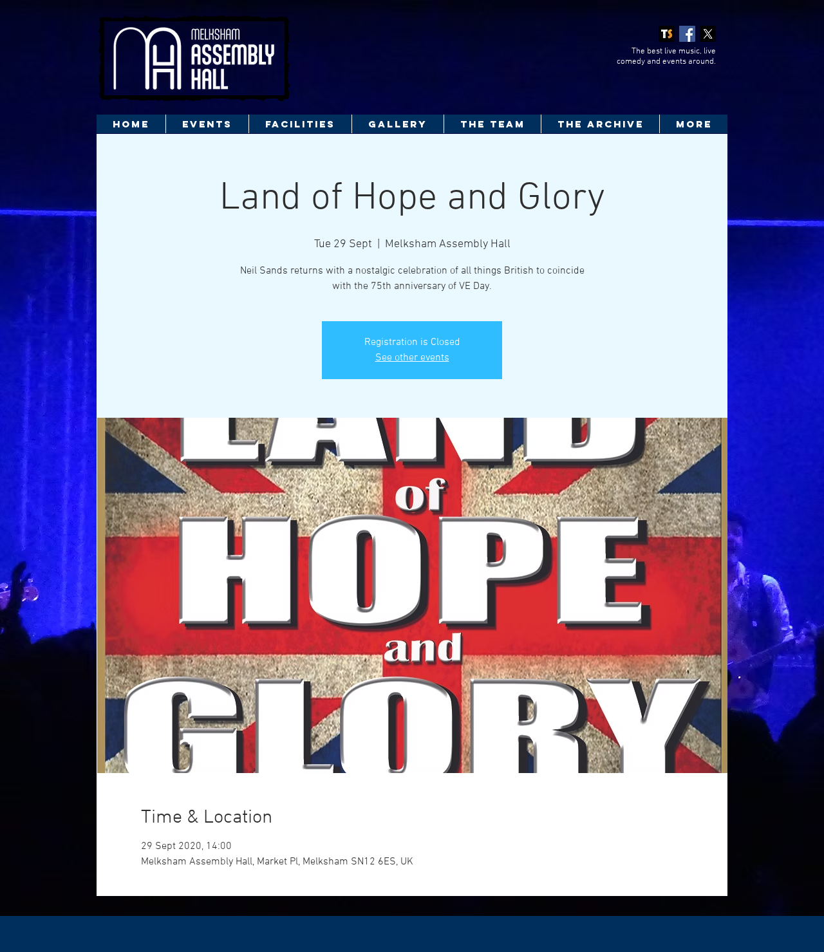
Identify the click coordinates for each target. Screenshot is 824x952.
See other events (412, 357)
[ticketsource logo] (667, 34)
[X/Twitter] (708, 34)
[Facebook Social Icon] (687, 34)
